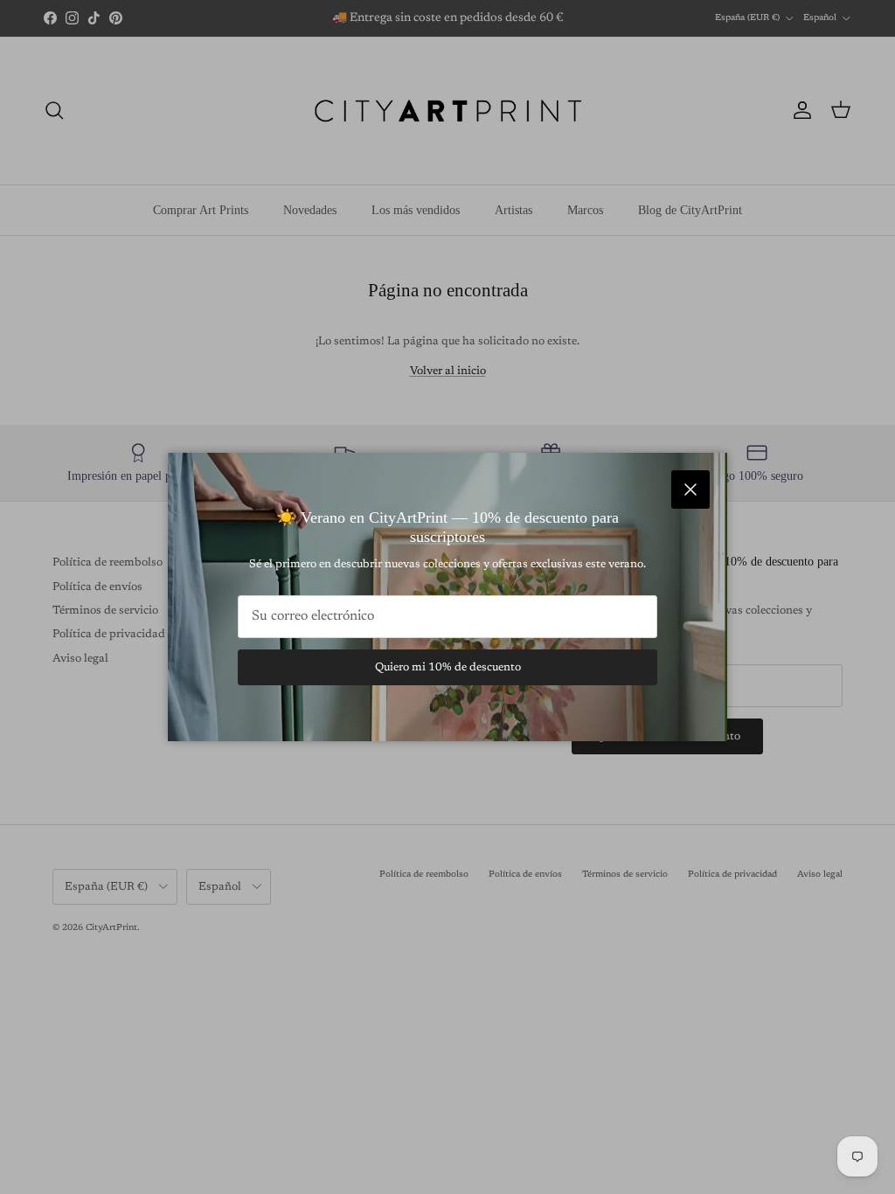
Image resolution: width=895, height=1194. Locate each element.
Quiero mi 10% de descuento (448, 667)
